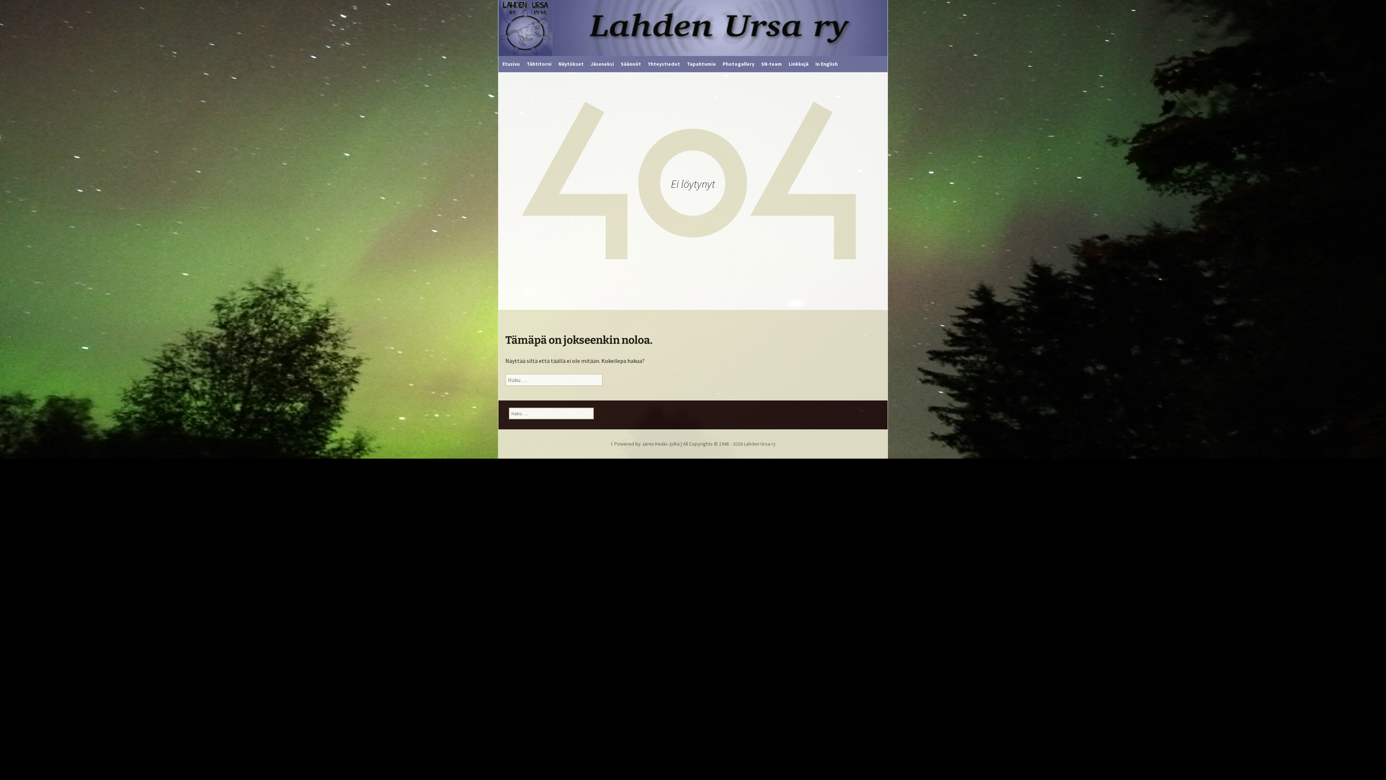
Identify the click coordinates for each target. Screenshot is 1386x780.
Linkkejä (798, 64)
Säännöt (631, 64)
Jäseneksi (602, 64)
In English (826, 64)
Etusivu (511, 64)
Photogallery (738, 64)
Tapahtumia (701, 64)
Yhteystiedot (664, 64)
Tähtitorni (539, 64)
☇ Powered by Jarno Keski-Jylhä (645, 444)
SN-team (771, 64)
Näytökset (571, 64)
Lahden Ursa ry (760, 444)
